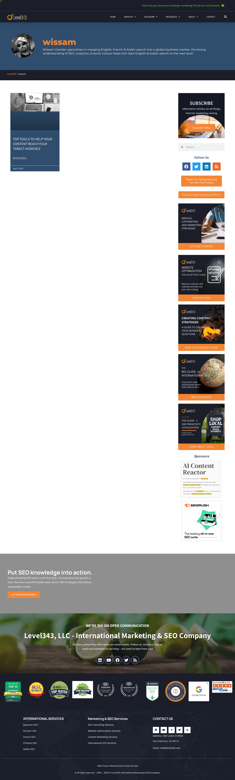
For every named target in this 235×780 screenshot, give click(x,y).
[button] (225, 16)
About (191, 16)
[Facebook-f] (171, 730)
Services (128, 16)
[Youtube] (109, 660)
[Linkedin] (207, 166)
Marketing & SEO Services (108, 719)
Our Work (149, 16)
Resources (171, 16)
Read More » (20, 157)
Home (113, 16)
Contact (210, 16)
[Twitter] (196, 166)
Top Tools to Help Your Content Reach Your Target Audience (32, 144)
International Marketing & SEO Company (140, 772)
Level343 (11, 73)
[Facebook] (186, 166)
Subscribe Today (201, 127)
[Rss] (217, 166)
